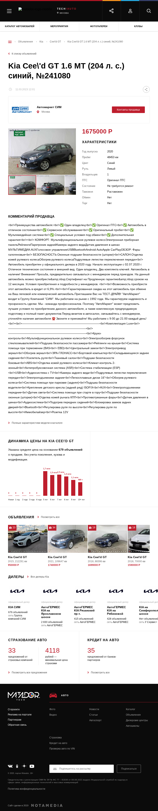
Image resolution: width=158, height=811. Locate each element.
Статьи (93, 715)
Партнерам (14, 719)
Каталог (130, 709)
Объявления (133, 715)
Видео (53, 715)
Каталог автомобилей (19, 26)
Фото (52, 709)
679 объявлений (70, 449)
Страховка (55, 737)
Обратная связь (17, 724)
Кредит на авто (58, 743)
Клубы (138, 26)
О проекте (14, 709)
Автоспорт (95, 720)
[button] (67, 167)
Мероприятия (59, 26)
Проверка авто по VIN (62, 748)
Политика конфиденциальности (26, 788)
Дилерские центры (137, 720)
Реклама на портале (20, 714)
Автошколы (132, 726)
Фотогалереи (98, 26)
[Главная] (10, 41)
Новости (94, 709)
